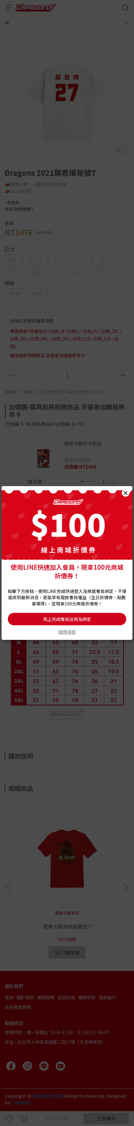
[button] (125, 493)
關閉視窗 (67, 632)
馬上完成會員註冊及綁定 (67, 619)
